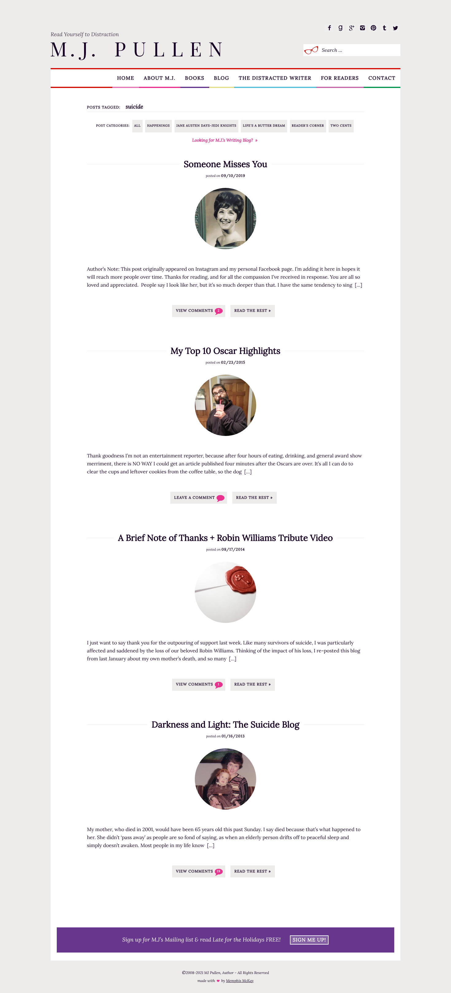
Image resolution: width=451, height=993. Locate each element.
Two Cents (341, 126)
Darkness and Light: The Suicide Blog (225, 724)
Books (194, 78)
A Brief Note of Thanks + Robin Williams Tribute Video (225, 537)
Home (125, 78)
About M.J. (159, 78)
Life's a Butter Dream (264, 126)
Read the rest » (252, 310)
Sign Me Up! (309, 940)
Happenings (158, 126)
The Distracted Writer (275, 78)
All (137, 126)
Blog (221, 78)
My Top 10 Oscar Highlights (225, 350)
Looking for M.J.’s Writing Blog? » (225, 140)
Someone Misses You (225, 164)
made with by (225, 981)
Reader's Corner (308, 126)
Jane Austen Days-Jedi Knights (206, 126)
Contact (381, 78)
